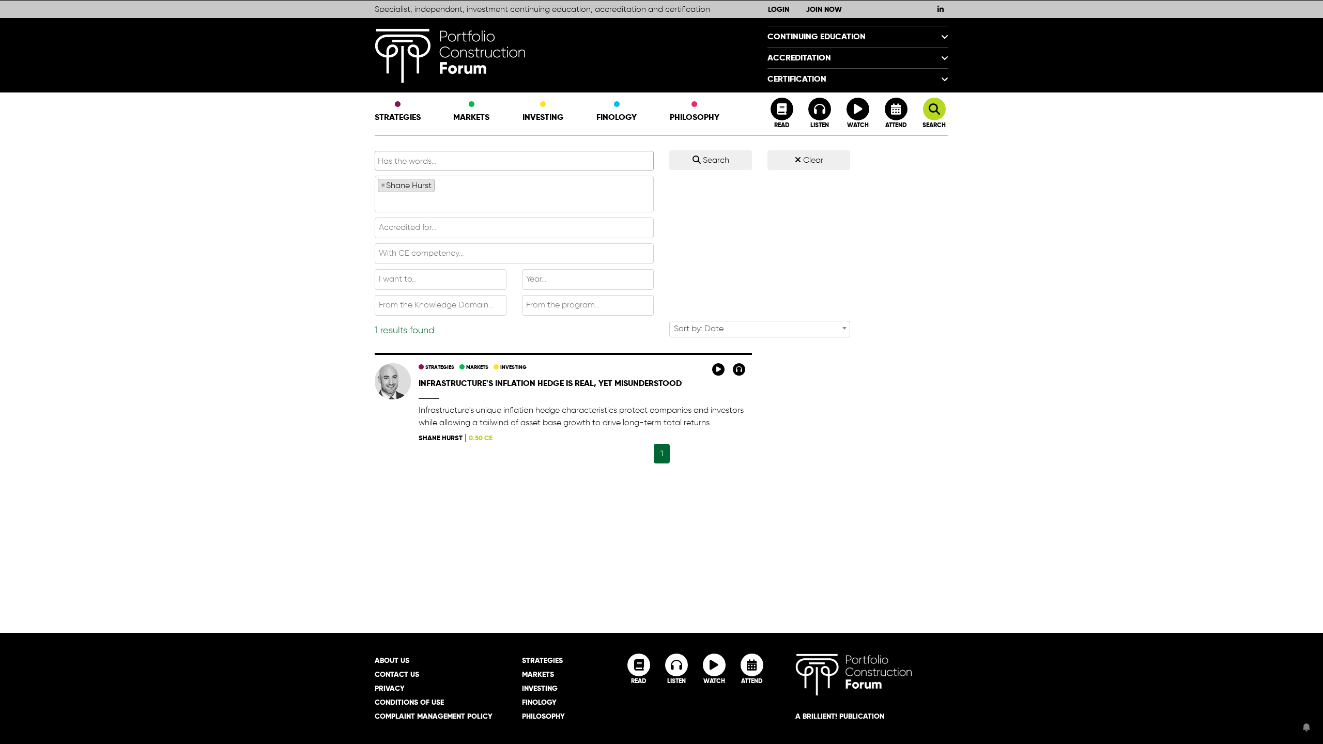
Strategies (398, 117)
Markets (471, 117)
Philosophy (694, 117)
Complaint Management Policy (434, 716)
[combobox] (514, 194)
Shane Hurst (441, 437)
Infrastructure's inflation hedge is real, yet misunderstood (550, 383)
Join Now (824, 9)
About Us (392, 660)
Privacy (390, 688)
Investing (543, 117)
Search (715, 160)
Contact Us (397, 674)
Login (778, 9)
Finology (616, 117)
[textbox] (514, 201)
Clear (812, 160)
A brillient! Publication (839, 716)
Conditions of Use (409, 702)
